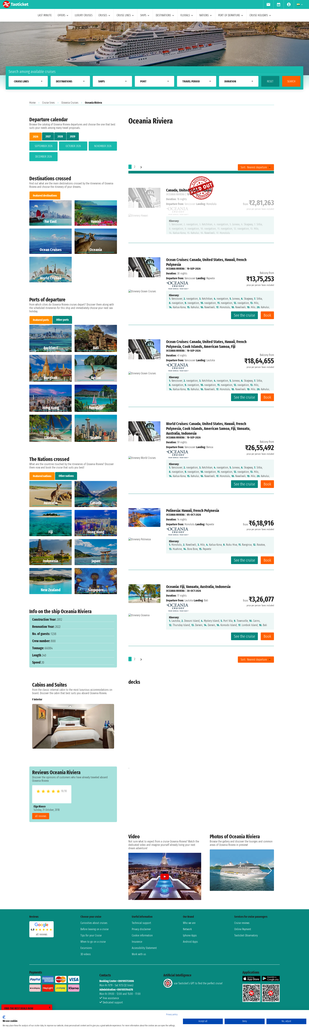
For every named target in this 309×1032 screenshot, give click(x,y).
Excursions (86, 948)
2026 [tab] (35, 136)
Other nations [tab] (66, 476)
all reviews (40, 816)
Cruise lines (48, 102)
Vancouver (190, 278)
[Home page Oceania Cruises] (177, 284)
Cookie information (142, 935)
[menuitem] (268, 4)
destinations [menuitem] (163, 15)
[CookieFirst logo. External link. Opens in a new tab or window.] (4, 1017)
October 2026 (73, 146)
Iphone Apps (190, 935)
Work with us (139, 954)
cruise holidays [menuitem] (258, 15)
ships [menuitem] (143, 15)
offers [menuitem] (61, 15)
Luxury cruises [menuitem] (83, 15)
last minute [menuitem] (45, 15)
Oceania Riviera (175, 268)
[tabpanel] (73, 152)
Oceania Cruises (69, 102)
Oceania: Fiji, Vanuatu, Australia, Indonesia (198, 586)
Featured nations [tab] (42, 476)
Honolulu (190, 524)
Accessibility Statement (144, 948)
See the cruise (244, 315)
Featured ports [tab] (41, 320)
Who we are (189, 923)
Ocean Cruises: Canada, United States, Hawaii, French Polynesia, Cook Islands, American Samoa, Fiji (206, 344)
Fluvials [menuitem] (185, 15)
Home (32, 102)
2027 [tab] (48, 136)
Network (187, 929)
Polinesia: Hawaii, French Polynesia (192, 510)
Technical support (141, 923)
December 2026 (43, 156)
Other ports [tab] (62, 319)
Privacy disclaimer (141, 929)
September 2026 (43, 146)
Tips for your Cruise (91, 935)
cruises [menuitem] (102, 15)
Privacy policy (172, 1014)
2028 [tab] (60, 136)
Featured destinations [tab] (45, 195)
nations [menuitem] (204, 15)
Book (267, 315)
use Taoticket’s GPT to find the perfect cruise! (198, 983)
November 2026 (102, 146)
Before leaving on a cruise (94, 929)
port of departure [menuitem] (229, 15)
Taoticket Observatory (246, 935)
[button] (109, 726)
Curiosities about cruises (93, 923)
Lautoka (189, 600)
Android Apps (190, 941)
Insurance (137, 941)
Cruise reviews (241, 923)
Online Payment (242, 929)
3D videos (85, 954)
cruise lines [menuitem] (124, 15)
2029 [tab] (72, 136)
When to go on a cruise (93, 941)
